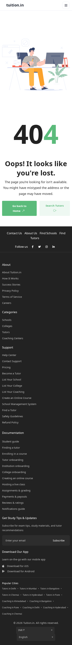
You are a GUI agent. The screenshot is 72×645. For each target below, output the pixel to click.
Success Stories (11, 284)
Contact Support (11, 361)
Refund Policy (10, 422)
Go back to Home (19, 208)
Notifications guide (13, 508)
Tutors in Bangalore (49, 588)
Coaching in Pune (10, 607)
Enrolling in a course (14, 453)
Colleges (7, 326)
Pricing (6, 367)
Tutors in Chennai (10, 594)
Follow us (21, 247)
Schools (6, 320)
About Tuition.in (11, 272)
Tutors (6, 332)
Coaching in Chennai (12, 613)
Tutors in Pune (53, 594)
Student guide (10, 441)
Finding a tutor (11, 447)
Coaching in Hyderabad (54, 607)
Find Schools (48, 233)
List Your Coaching (13, 391)
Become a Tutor (11, 373)
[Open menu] (66, 5)
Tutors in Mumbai (28, 588)
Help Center (9, 355)
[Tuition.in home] (15, 5)
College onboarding (14, 472)
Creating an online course (17, 478)
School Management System (19, 404)
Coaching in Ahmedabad (14, 601)
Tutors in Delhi (9, 588)
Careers (6, 303)
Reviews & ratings (13, 502)
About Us (30, 233)
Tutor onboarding (12, 459)
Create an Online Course (16, 398)
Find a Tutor (9, 410)
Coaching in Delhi (31, 607)
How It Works (10, 278)
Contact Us (14, 233)
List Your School (11, 379)
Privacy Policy (10, 290)
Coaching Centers (12, 338)
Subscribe (58, 540)
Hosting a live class (13, 484)
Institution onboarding (15, 466)
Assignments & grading (16, 490)
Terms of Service (12, 296)
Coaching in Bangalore (41, 601)
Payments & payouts (14, 496)
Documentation (13, 433)
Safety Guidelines (12, 416)
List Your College (12, 385)
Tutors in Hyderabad (32, 594)
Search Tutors (55, 205)
